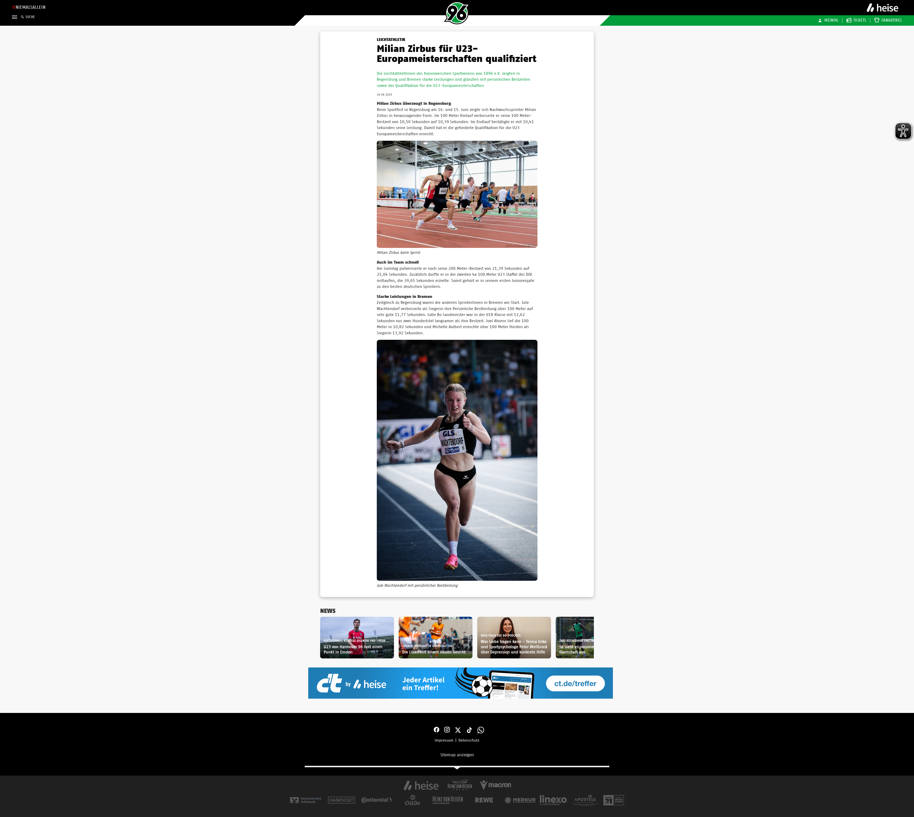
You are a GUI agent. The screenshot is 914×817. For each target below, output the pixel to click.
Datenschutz (468, 740)
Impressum (444, 740)
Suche (30, 17)
